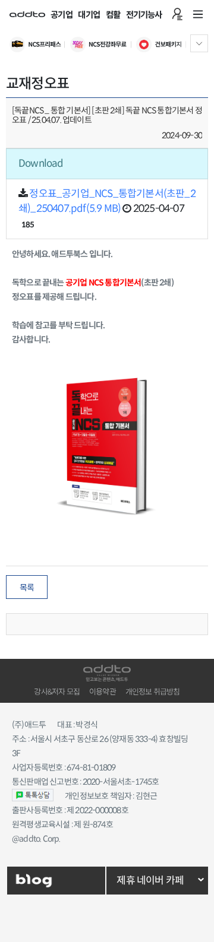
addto (27, 14)
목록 (27, 587)
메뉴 (197, 14)
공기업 (62, 14)
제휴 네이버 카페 (150, 880)
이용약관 (102, 692)
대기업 (89, 14)
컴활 (113, 14)
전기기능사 (144, 14)
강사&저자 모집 (57, 692)
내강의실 (177, 14)
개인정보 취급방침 (152, 692)
